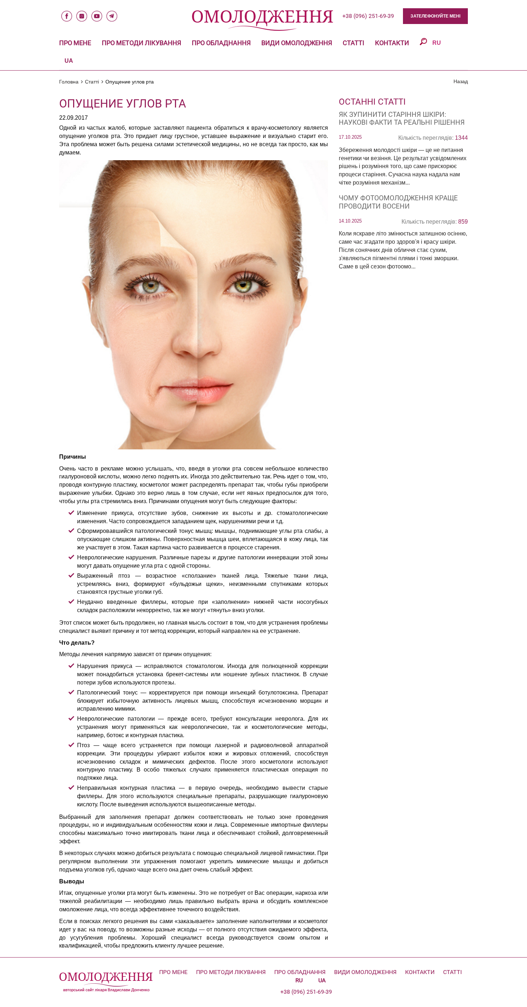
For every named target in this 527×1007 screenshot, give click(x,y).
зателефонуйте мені (435, 16)
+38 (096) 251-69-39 (368, 16)
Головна (69, 82)
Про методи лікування (141, 43)
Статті (353, 43)
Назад (461, 81)
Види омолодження (296, 43)
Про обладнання (221, 43)
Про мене (75, 43)
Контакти (392, 43)
